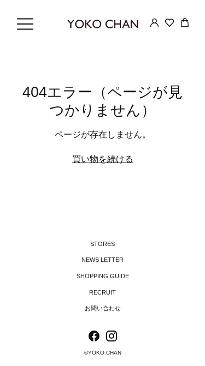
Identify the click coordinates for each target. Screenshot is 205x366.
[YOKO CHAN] (102, 24)
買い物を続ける (102, 159)
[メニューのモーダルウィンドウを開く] (25, 24)
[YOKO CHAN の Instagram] (111, 338)
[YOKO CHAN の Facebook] (94, 338)
